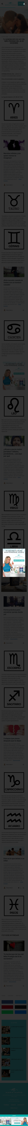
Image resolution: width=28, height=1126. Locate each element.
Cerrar (14, 1115)
